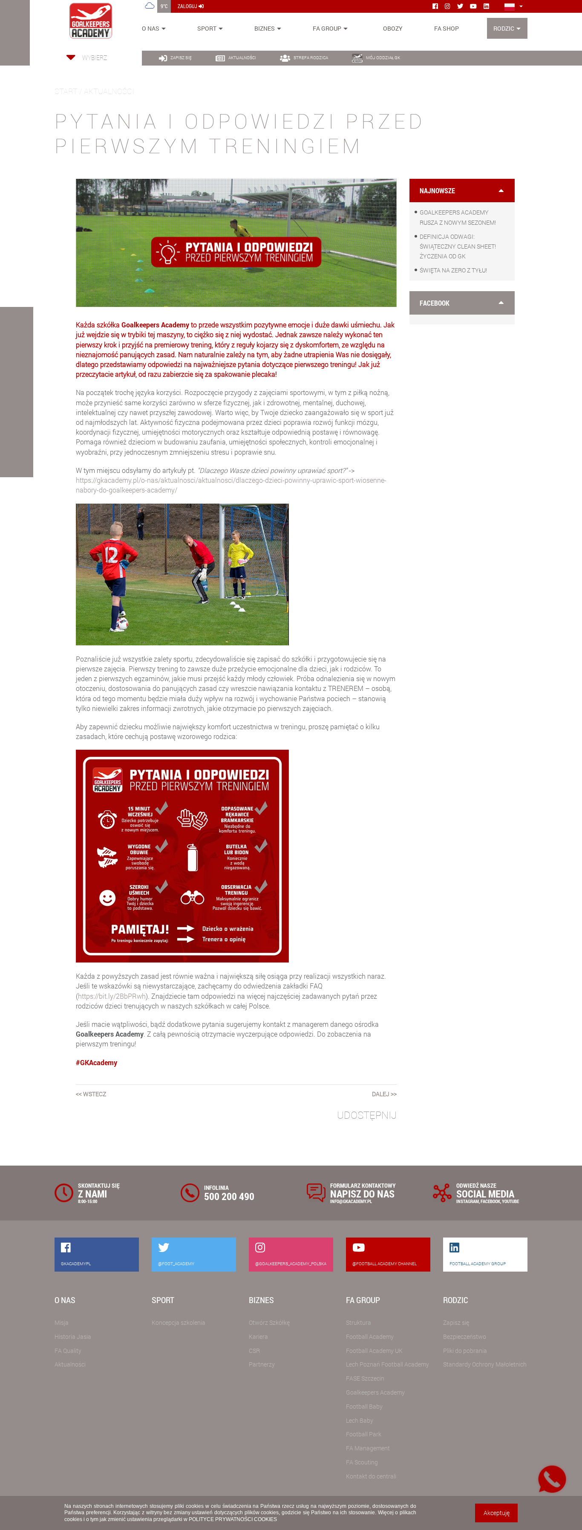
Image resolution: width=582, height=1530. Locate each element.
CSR (254, 1351)
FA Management (368, 1448)
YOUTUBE (510, 1201)
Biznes (264, 28)
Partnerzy (262, 1364)
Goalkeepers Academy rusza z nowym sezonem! (458, 217)
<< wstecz (91, 1094)
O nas (150, 28)
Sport (206, 28)
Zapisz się (456, 1322)
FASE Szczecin (365, 1378)
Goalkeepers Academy (375, 1392)
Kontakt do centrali (371, 1476)
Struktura (358, 1322)
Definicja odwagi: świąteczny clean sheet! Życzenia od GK (458, 246)
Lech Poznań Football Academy (387, 1364)
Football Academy (370, 1336)
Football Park (363, 1434)
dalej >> (384, 1094)
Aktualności (70, 1364)
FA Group (327, 28)
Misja (62, 1322)
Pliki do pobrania (465, 1351)
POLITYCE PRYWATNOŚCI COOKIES (233, 1519)
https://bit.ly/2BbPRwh (112, 995)
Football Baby (364, 1406)
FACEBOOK (490, 1201)
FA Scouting (362, 1462)
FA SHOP (446, 28)
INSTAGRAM (467, 1201)
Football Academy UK (374, 1351)
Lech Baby (359, 1420)
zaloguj (188, 6)
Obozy (393, 28)
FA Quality (68, 1351)
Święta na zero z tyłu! (453, 270)
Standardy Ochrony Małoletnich (485, 1364)
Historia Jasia (73, 1336)
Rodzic (503, 28)
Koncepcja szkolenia (178, 1322)
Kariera (258, 1336)
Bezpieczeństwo (464, 1336)
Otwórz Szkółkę (269, 1322)
